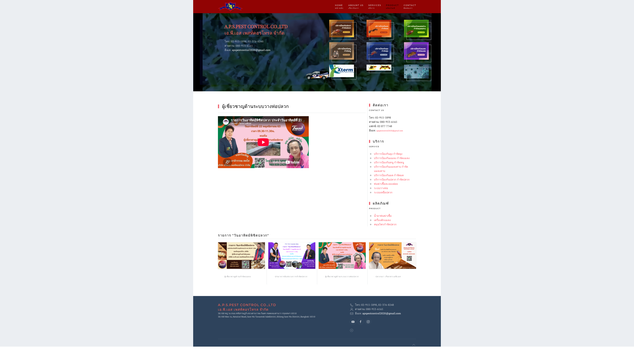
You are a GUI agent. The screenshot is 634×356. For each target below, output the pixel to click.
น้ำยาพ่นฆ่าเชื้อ (383, 216)
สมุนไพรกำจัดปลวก (385, 224)
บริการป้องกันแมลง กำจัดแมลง (392, 158)
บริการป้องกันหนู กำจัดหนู (389, 162)
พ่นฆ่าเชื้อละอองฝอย (386, 184)
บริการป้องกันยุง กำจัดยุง (388, 154)
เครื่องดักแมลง (382, 220)
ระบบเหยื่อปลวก (383, 192)
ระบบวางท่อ (381, 188)
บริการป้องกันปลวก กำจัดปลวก (392, 179)
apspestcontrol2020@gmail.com (251, 50)
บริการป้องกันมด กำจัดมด (389, 175)
